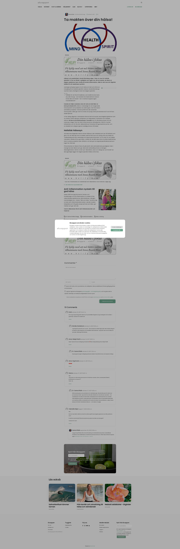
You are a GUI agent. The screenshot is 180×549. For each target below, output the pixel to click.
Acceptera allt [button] (116, 230)
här (85, 234)
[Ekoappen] (62, 228)
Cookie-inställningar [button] (117, 227)
